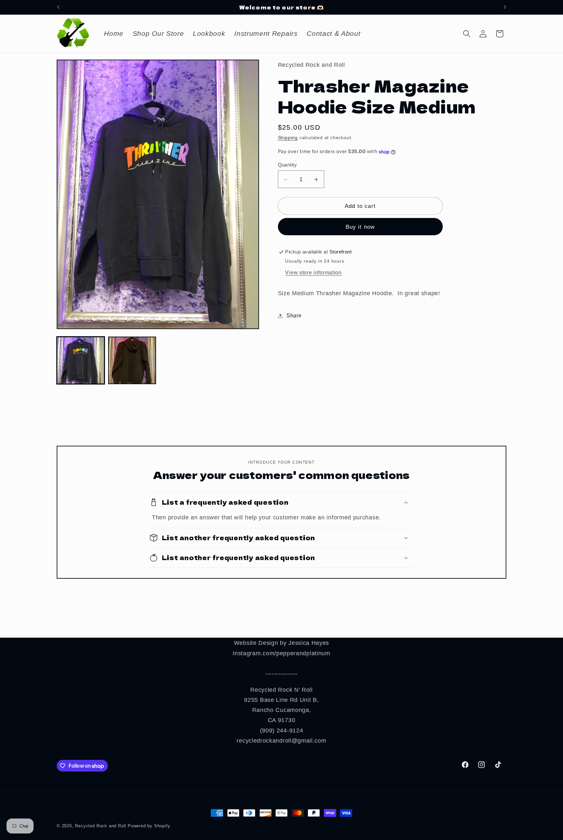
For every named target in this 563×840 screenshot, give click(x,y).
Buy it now (360, 227)
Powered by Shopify (149, 826)
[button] (466, 33)
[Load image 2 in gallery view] (132, 360)
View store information (313, 272)
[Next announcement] (505, 7)
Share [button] (293, 316)
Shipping (288, 138)
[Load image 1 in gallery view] (81, 360)
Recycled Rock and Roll (100, 826)
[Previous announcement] (58, 7)
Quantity (287, 165)
